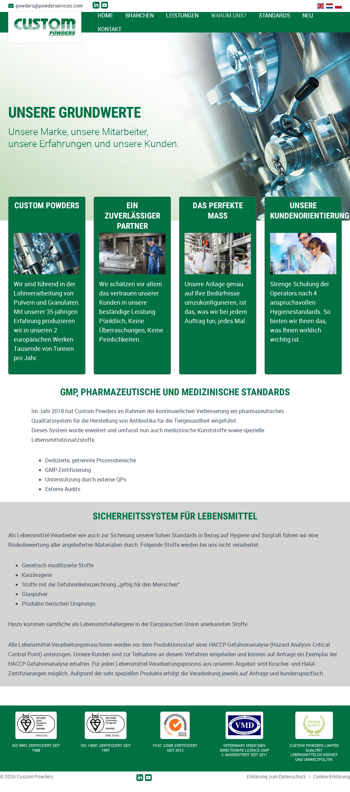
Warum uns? (228, 15)
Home (105, 15)
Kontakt (109, 29)
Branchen (139, 15)
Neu (307, 15)
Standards (274, 15)
